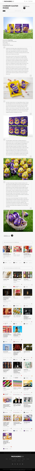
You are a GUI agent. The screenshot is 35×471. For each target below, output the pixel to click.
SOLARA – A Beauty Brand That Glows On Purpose (17, 334)
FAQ (22, 460)
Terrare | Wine (6, 279)
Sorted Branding (6, 448)
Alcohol (4, 280)
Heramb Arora (26, 323)
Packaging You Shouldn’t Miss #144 (27, 254)
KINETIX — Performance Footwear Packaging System (27, 317)
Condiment (25, 280)
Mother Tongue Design (6, 323)
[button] (24, 1)
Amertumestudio (27, 359)
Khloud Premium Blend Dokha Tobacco (6, 370)
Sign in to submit (28, 452)
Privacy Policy (14, 460)
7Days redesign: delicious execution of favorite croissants (7, 335)
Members (19, 460)
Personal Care (19, 373)
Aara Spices (26, 279)
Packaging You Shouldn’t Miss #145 (7, 254)
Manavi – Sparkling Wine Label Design (17, 405)
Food (30, 280)
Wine (6, 280)
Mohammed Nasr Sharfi (6, 430)
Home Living (28, 407)
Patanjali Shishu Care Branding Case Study (17, 423)
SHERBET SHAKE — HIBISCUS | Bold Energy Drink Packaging (6, 424)
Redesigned (15, 282)
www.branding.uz (27, 412)
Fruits (17, 281)
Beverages (15, 281)
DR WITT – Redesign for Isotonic (27, 388)
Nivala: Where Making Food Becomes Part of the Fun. (6, 442)
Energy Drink (7, 426)
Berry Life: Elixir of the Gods (17, 280)
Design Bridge (10, 40)
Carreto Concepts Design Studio (17, 286)
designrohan (16, 359)
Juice (18, 281)
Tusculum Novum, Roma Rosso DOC (27, 297)
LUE (14, 253)
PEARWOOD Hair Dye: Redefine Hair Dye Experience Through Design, (17, 371)
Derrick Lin (26, 6)
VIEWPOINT (6, 341)
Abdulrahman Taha (17, 341)
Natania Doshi (6, 412)
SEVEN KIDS (26, 369)
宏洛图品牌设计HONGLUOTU (16, 377)
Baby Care (15, 425)
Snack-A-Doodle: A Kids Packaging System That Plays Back (6, 406)
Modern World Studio (17, 394)
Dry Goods (28, 280)
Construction (25, 407)
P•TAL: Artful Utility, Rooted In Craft (7, 316)
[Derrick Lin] (12, 235)
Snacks (6, 408)
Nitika (5, 359)
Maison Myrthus (27, 351)
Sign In (27, 1)
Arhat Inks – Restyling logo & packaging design (27, 405)
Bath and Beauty (15, 373)
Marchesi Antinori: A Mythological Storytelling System (7, 298)
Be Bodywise (5, 351)
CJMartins (16, 323)
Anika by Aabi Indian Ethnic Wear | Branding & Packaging (17, 353)
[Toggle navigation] (3, 1)
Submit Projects (30, 1)
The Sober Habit (27, 422)
